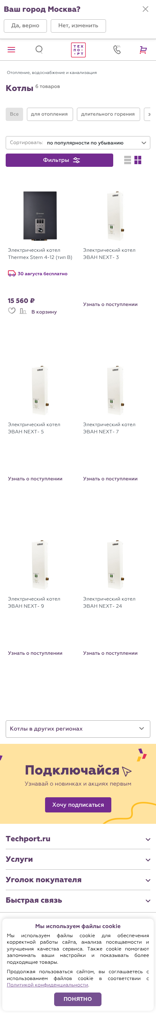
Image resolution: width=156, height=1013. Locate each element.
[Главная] (78, 49)
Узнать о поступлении (110, 304)
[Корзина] (144, 49)
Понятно (78, 999)
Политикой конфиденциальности (47, 985)
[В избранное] (12, 314)
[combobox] (97, 143)
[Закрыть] (145, 9)
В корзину (44, 312)
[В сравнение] (23, 314)
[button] (25, 26)
